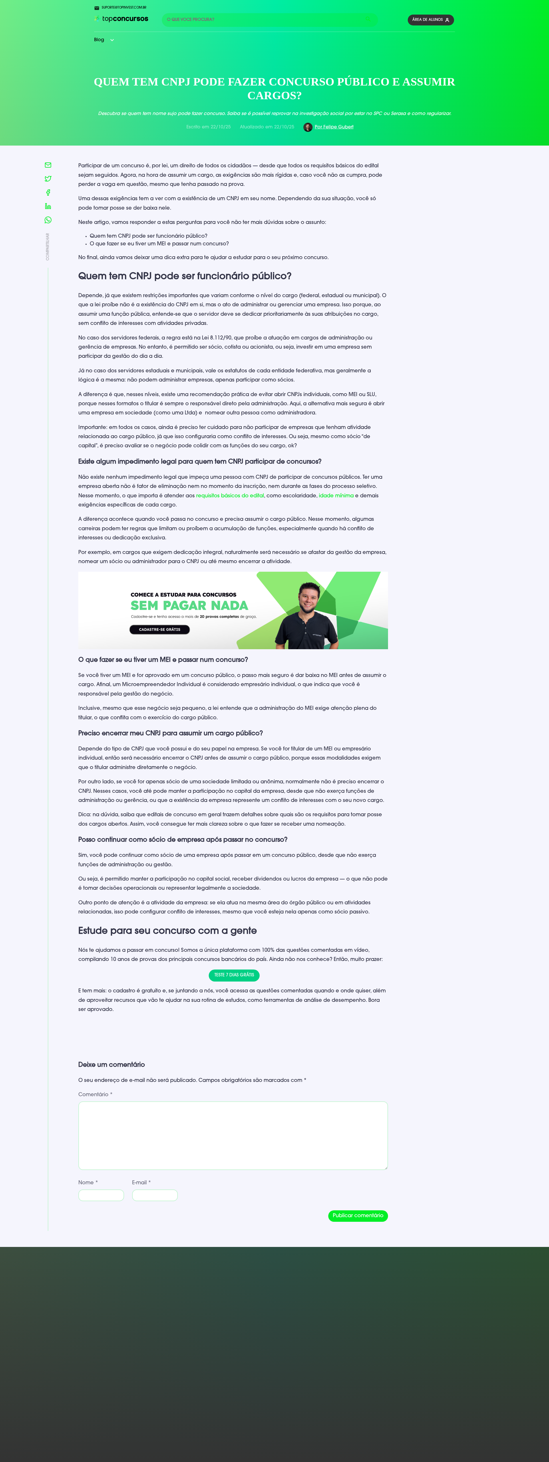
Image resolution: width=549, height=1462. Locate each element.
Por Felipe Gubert (334, 127)
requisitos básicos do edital (230, 496)
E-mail (141, 1183)
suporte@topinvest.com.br (124, 7)
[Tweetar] (48, 179)
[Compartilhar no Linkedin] (48, 207)
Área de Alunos (427, 20)
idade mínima (336, 496)
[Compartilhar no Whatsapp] (48, 221)
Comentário (95, 1095)
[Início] (121, 21)
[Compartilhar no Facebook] (48, 193)
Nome (88, 1183)
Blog (99, 40)
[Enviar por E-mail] (48, 166)
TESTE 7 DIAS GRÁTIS (234, 975)
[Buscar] (368, 19)
